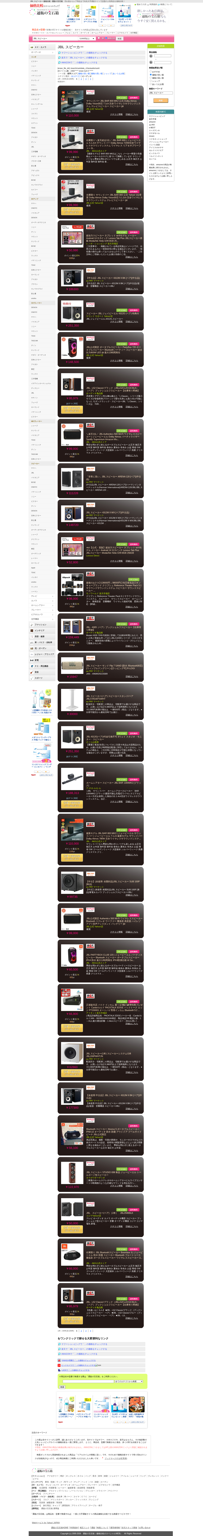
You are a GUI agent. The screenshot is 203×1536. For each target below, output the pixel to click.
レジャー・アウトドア (44, 654)
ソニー (33, 66)
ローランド (35, 274)
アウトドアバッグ (79, 1505)
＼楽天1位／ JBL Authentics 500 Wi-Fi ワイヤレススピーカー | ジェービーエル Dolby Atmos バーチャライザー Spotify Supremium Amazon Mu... (114, 437)
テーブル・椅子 (95, 1505)
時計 (62, 1476)
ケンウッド (35, 80)
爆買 (88, 111)
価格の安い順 (84, 73)
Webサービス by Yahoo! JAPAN (46, 1523)
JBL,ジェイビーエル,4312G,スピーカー (104, 319)
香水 (94, 1476)
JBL (32, 147)
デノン (33, 142)
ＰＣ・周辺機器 (41, 666)
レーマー (34, 558)
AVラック (68, 1482)
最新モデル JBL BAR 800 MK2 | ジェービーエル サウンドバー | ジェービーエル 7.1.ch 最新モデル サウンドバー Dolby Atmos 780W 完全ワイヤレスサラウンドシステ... (114, 836)
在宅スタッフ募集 (129, 1528)
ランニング (94, 1499)
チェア (77, 1482)
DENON (34, 132)
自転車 (59, 1496)
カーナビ (93, 1496)
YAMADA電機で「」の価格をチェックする (79, 1360)
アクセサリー (53, 1476)
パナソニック (36, 75)
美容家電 (81, 1488)
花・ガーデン (40, 648)
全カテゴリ (76, 76)
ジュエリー (114, 1476)
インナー (165, 1476)
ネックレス (71, 1476)
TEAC (33, 128)
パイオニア (35, 99)
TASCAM (34, 341)
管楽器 (59, 1502)
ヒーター (62, 1488)
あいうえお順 (118, 73)
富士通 (33, 166)
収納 (53, 1482)
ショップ (107, 73)
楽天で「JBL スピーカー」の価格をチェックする (84, 57)
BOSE (33, 180)
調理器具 (66, 1505)
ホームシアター (98, 33)
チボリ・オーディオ (38, 156)
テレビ (68, 33)
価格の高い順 (97, 73)
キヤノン (34, 398)
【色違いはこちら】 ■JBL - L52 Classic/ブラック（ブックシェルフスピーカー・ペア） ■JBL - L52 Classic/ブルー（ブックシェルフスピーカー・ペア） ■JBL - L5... (114, 1313)
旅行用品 (47, 1505)
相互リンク (84, 1528)
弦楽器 (42, 1502)
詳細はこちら (132, 114)
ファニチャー (49, 1494)
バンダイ (34, 71)
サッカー (70, 1499)
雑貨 (106, 1476)
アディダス (35, 170)
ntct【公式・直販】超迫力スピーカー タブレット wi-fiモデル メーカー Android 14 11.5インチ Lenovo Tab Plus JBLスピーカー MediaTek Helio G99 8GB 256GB (114, 550)
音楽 (37, 672)
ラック (59, 1482)
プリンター (90, 1491)
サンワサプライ (37, 185)
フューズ (34, 194)
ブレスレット (153, 1476)
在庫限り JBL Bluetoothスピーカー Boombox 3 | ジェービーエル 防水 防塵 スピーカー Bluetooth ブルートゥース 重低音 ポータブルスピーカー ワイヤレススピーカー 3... (114, 1255)
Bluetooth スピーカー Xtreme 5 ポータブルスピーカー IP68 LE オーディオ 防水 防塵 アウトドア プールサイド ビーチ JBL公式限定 (113, 1132)
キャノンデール (37, 104)
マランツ (34, 118)
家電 (37, 660)
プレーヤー (110, 33)
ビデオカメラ (122, 33)
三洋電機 (34, 151)
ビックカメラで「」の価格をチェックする (78, 1365)
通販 (93, 1528)
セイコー (34, 189)
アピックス (35, 175)
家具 (47, 1482)
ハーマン (34, 591)
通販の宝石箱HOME (60, 1528)
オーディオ (84, 33)
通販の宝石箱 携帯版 (50, 1508)
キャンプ (56, 1505)
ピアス (36, 1479)
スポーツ (39, 678)
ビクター (34, 61)
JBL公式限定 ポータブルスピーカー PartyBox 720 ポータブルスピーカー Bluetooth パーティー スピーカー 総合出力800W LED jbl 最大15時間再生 (114, 350)
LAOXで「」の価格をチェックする (75, 1370)
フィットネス (81, 1499)
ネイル (80, 1476)
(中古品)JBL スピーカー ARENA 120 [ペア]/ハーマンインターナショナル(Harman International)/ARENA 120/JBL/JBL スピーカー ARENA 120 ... (114, 487)
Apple (33, 568)
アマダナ (34, 137)
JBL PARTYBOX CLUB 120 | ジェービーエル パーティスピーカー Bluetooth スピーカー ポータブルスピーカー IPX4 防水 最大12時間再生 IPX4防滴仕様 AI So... (114, 957)
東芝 (32, 369)
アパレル (125, 1476)
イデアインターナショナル (41, 383)
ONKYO (34, 90)
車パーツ (68, 1496)
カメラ (75, 33)
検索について (102, 1528)
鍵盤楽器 (51, 1502)
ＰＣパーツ (113, 1491)
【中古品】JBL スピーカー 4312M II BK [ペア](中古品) (113, 278)
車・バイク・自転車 (43, 642)
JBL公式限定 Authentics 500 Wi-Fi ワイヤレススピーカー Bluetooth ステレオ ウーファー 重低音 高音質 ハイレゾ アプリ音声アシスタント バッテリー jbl (114, 921)
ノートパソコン (77, 1491)
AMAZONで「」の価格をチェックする (79, 62)
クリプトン (35, 539)
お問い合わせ (145, 1528)
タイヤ (77, 1496)
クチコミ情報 (116, 114)
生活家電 (43, 1488)
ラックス (34, 255)
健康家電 (71, 1488)
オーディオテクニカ (38, 222)
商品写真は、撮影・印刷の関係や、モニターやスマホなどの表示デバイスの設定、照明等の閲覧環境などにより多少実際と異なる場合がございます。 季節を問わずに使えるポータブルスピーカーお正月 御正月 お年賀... (114, 1144)
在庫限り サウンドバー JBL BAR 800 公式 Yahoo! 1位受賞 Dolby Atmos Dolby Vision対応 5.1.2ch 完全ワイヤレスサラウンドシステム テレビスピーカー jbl (114, 197)
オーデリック (36, 553)
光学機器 (133, 33)
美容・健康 (39, 636)
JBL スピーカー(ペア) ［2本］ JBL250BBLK (109, 1213)
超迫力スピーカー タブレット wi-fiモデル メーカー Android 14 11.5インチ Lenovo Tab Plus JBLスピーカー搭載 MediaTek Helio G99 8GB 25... (114, 238)
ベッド (84, 1482)
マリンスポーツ (57, 1499)
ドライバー (101, 1491)
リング (143, 1476)
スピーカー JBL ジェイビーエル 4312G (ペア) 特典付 (112, 313)
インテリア (39, 630)
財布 (100, 1476)
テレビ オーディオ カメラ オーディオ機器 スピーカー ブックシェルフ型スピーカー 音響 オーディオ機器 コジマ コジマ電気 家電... (114, 1221)
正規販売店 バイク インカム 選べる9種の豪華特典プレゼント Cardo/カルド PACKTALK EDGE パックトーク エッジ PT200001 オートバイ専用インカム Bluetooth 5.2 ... (114, 1007)
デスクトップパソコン (58, 1491)
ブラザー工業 (36, 161)
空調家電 (52, 1488)
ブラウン (34, 284)
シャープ (34, 109)
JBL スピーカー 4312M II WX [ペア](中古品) (107, 512)
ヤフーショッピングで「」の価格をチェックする (84, 53)
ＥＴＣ (84, 1496)
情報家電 (91, 1488)
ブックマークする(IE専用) (116, 1458)
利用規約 (74, 1528)
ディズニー (35, 388)
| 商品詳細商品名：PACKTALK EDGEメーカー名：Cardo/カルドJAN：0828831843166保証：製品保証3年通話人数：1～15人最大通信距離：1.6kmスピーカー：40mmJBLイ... (114, 1018)
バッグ (88, 1476)
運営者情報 (115, 1528)
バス (91, 1482)
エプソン (34, 123)
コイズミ (34, 113)
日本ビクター (36, 94)
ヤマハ (33, 85)
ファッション (40, 624)
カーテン (104, 1482)
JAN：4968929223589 (97, 674)
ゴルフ (46, 1499)
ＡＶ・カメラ (40, 47)
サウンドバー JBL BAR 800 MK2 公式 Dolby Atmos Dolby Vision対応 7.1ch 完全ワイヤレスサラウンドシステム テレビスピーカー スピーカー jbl (113, 103)
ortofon (33, 298)
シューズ (134, 1476)
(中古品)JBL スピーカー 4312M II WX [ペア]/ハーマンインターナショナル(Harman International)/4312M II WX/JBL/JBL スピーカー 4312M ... (114, 520)
